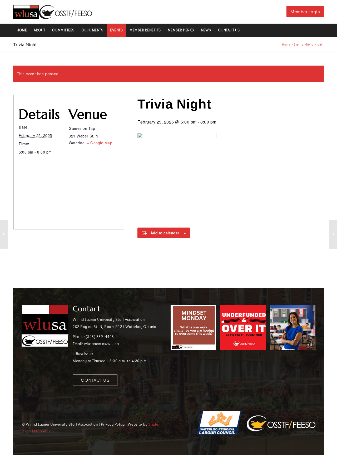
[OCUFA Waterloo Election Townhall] (4, 234)
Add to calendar (164, 232)
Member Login (305, 11)
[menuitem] (21, 30)
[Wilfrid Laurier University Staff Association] (52, 11)
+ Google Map (99, 142)
